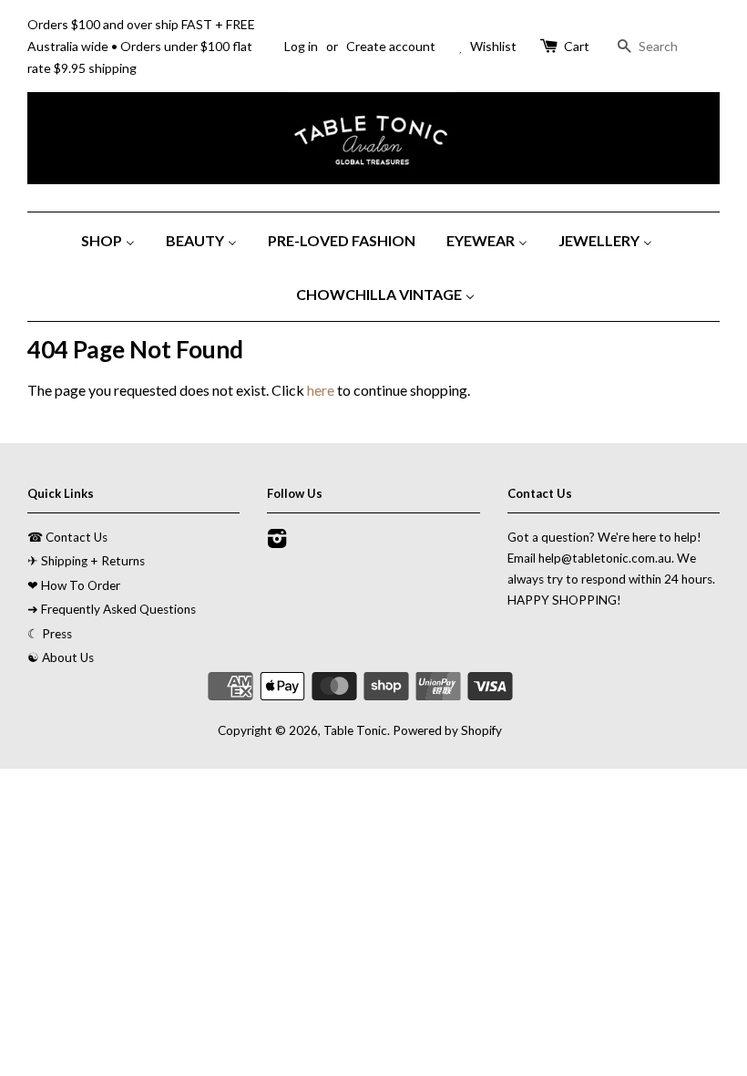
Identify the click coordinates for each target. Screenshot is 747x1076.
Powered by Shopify (447, 730)
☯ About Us (60, 657)
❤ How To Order (73, 585)
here (320, 389)
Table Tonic (355, 730)
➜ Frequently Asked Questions (111, 609)
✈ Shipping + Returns (86, 561)
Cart (576, 46)
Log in (301, 46)
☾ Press (49, 633)
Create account (390, 46)
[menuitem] (114, 239)
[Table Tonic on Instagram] (277, 541)
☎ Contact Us (67, 537)
